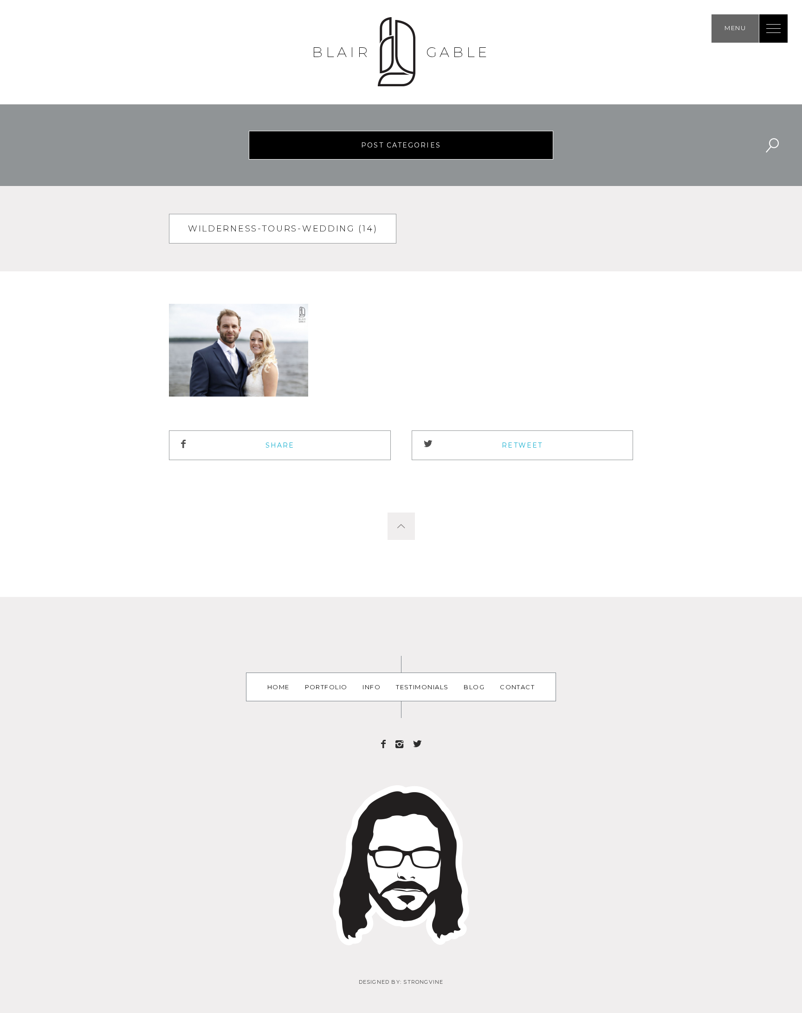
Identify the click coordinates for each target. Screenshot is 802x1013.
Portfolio (326, 687)
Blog (474, 687)
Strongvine (423, 982)
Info (371, 687)
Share (280, 445)
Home (278, 687)
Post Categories (401, 145)
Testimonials (422, 687)
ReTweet (522, 445)
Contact (517, 687)
